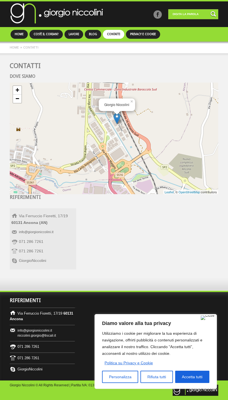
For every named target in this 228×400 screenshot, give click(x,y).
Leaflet (169, 192)
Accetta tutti (192, 377)
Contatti (113, 34)
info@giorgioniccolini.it (36, 232)
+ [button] (17, 89)
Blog (93, 34)
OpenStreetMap (189, 192)
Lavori (74, 34)
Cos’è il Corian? (46, 34)
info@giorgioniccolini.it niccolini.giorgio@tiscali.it (37, 333)
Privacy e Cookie (143, 34)
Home (19, 34)
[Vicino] (207, 317)
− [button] (17, 98)
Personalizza (120, 377)
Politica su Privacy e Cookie (129, 363)
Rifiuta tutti (156, 377)
